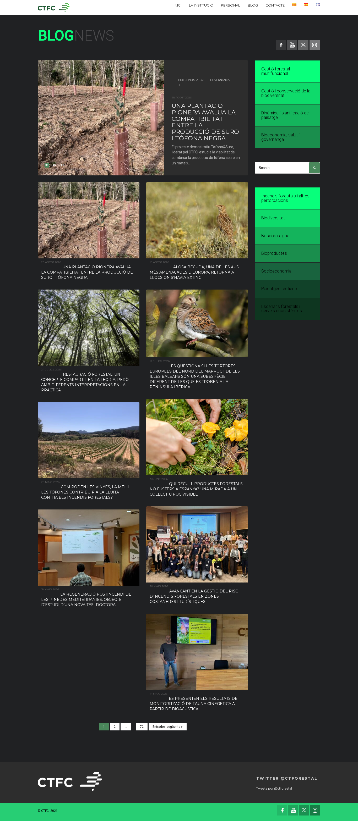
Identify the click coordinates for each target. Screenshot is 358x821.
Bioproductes (274, 253)
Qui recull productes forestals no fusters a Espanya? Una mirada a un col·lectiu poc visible (196, 489)
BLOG (253, 5)
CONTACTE (275, 5)
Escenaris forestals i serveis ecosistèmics (281, 308)
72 (142, 727)
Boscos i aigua (275, 235)
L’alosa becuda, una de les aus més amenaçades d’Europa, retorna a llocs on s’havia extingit (194, 272)
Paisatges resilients (280, 288)
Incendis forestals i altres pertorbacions (285, 198)
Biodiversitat (273, 217)
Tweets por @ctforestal (274, 788)
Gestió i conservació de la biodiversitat (285, 93)
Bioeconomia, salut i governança (204, 80)
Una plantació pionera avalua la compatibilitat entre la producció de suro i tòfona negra (205, 122)
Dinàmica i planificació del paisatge (285, 115)
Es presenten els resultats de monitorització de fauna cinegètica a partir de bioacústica (193, 703)
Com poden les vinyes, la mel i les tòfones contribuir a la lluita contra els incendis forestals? (85, 492)
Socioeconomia (276, 271)
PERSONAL (230, 5)
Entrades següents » (168, 727)
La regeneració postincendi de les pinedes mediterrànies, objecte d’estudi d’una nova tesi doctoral (86, 599)
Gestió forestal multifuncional (275, 71)
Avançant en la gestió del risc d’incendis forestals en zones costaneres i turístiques (194, 596)
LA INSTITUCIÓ (201, 5)
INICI (177, 5)
